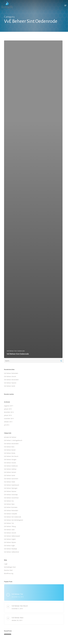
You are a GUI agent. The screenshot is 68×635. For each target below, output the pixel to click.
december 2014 (9, 412)
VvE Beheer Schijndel (10, 514)
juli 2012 (6, 425)
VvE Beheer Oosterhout (11, 498)
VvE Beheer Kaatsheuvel (11, 485)
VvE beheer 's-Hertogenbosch (13, 440)
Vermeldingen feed (10, 567)
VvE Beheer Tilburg (10, 526)
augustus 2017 (8, 406)
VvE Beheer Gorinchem (11, 478)
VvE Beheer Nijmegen (10, 488)
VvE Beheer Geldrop (10, 469)
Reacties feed (8, 570)
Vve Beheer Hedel (9, 482)
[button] (65, 5)
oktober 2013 (8, 422)
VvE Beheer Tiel (9, 523)
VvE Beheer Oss (9, 501)
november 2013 (9, 418)
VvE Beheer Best (9, 447)
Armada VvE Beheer (10, 437)
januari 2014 (8, 415)
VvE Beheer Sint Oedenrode (16, 351)
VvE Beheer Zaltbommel (11, 552)
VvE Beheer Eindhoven (11, 466)
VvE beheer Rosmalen (10, 507)
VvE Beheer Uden (9, 529)
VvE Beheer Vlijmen (10, 542)
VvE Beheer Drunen (10, 463)
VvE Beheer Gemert (10, 472)
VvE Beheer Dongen (10, 459)
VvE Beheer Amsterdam (11, 379)
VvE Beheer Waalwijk (10, 549)
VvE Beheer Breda (9, 453)
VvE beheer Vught (9, 545)
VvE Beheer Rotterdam (11, 373)
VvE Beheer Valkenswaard (12, 536)
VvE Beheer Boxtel (9, 450)
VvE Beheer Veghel (10, 539)
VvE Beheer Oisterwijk (11, 494)
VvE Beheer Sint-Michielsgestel (13, 520)
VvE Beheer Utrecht (10, 376)
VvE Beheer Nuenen (10, 383)
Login (6, 564)
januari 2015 (8, 409)
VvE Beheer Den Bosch (11, 456)
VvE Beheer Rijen (9, 504)
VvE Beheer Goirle (9, 386)
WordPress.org (8, 573)
